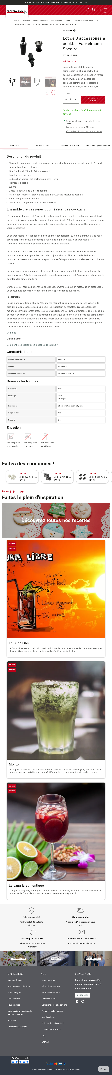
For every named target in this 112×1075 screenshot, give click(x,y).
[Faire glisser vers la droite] (53, 92)
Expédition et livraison (51, 992)
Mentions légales (49, 1017)
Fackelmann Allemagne (17, 1027)
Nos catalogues (14, 992)
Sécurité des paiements (51, 986)
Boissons (26, 21)
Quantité (66, 93)
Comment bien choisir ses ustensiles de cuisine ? (32, 345)
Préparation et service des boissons (47, 21)
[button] (106, 10)
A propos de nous (15, 980)
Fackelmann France (45, 1069)
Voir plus (11, 332)
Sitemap (45, 1042)
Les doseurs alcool (22, 24)
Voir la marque (69, 61)
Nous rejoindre (14, 1005)
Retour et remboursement (53, 1011)
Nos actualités (14, 999)
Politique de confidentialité (53, 1023)
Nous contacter (48, 980)
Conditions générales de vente (54, 1005)
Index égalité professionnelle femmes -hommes (20, 1013)
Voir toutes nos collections (19, 986)
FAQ (43, 1036)
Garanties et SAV (49, 999)
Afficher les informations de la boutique (84, 131)
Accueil (17, 21)
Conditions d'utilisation (51, 1029)
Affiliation (12, 1020)
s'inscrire (83, 995)
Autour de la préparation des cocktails (80, 21)
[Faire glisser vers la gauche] (47, 92)
